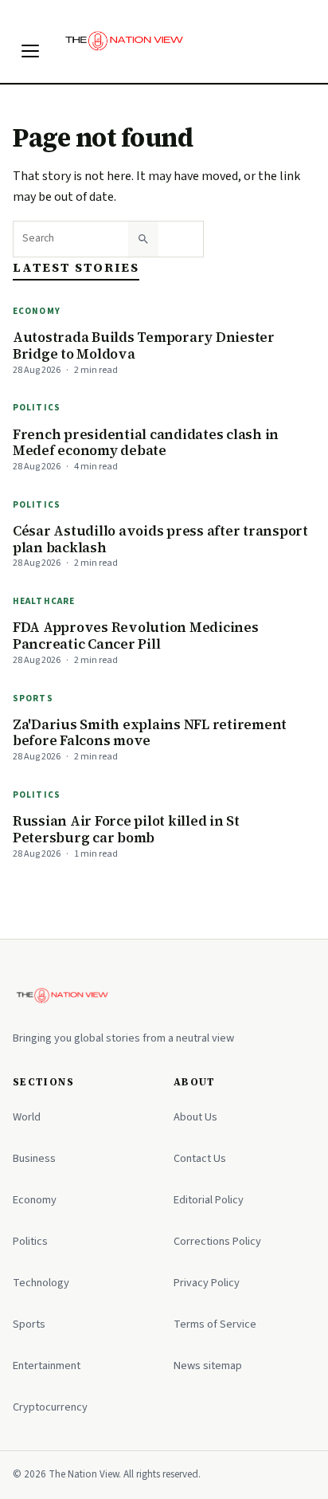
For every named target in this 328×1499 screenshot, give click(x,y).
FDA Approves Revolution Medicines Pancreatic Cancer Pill (136, 635)
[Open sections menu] (30, 51)
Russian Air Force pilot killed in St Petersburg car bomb (126, 829)
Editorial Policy (209, 1199)
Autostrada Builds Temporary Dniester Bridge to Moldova (144, 345)
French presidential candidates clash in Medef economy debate (146, 442)
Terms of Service (215, 1324)
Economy (37, 311)
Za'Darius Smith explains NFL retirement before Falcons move (150, 732)
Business (34, 1158)
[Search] (143, 239)
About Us (195, 1117)
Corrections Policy (217, 1241)
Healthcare (44, 601)
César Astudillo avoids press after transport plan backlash (160, 539)
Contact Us (200, 1158)
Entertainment (46, 1365)
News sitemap (208, 1365)
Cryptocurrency (50, 1407)
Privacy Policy (207, 1282)
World (27, 1117)
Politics (37, 408)
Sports (33, 698)
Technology (41, 1282)
